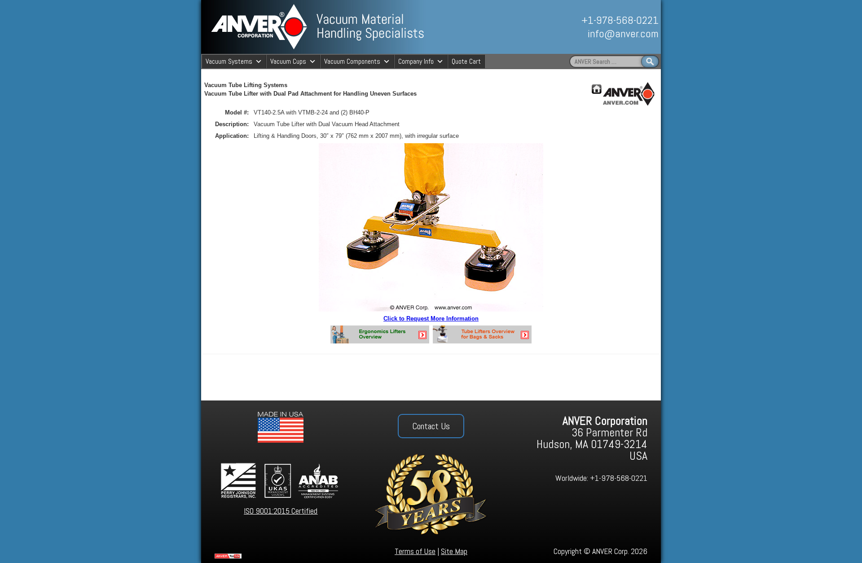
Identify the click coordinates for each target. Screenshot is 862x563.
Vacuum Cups (288, 61)
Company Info (416, 61)
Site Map (454, 551)
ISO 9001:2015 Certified (280, 511)
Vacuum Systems (229, 61)
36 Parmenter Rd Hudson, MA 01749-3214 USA (592, 438)
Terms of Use (415, 551)
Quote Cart (466, 61)
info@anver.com (623, 33)
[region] (560, 27)
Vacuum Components (352, 61)
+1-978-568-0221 (620, 20)
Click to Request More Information (431, 318)
